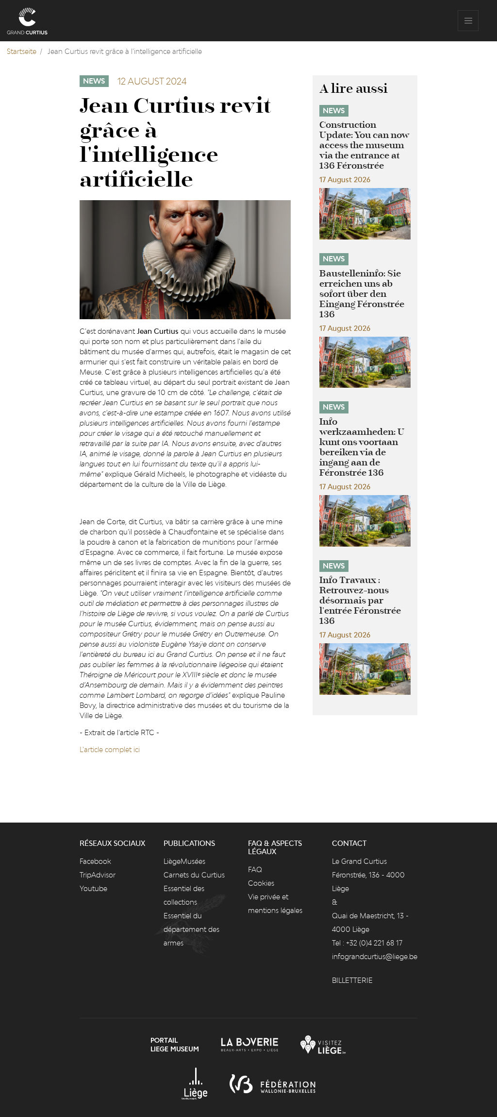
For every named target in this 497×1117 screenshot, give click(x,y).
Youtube (93, 888)
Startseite (21, 51)
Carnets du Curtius (194, 875)
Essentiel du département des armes (191, 929)
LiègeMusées (184, 861)
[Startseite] (27, 20)
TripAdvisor (98, 875)
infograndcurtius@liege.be (374, 956)
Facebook (95, 861)
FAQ (255, 869)
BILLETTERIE (352, 980)
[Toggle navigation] (468, 20)
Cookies (261, 883)
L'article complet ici (110, 749)
